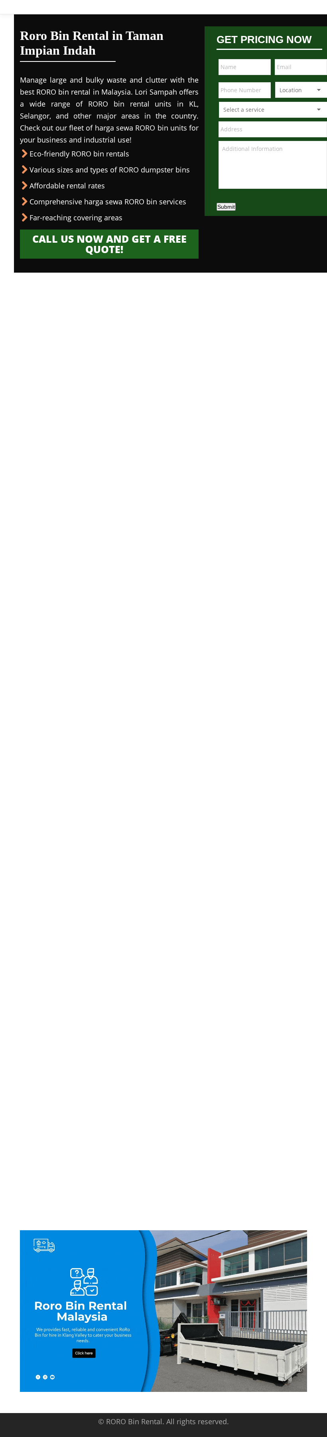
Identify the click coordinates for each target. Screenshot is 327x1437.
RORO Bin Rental (134, 1421)
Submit (226, 207)
